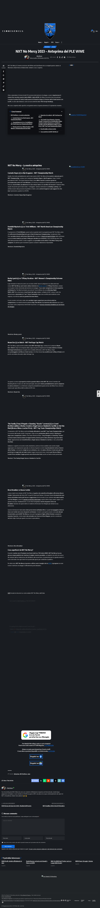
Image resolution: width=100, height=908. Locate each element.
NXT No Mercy (23, 774)
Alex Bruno (39, 56)
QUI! (9, 593)
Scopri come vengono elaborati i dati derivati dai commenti (45, 849)
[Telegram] (19, 31)
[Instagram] (11, 31)
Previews (47, 46)
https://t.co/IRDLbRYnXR (23, 629)
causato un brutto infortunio (32, 499)
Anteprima (16, 774)
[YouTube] (7, 31)
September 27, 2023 (25, 632)
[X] (5, 31)
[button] (94, 31)
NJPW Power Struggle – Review (84, 861)
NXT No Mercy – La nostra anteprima (20, 115)
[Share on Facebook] (57, 57)
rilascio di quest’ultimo (48, 236)
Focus (53, 46)
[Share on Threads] (55, 780)
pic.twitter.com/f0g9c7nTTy (38, 629)
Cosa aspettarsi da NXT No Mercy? (49, 131)
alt (24, 169)
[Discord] (17, 31)
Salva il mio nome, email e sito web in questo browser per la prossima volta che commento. (25, 842)
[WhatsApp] (20, 31)
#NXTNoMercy (21, 601)
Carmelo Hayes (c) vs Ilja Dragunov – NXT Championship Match (22, 118)
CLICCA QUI (51, 751)
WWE (50, 563)
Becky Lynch (42, 286)
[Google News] (9, 31)
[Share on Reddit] (3, 79)
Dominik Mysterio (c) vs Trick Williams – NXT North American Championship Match (22, 123)
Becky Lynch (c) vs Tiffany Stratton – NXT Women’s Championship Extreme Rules (22, 127)
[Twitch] (15, 31)
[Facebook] (3, 31)
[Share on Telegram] (3, 82)
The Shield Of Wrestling (7, 900)
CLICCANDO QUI (49, 745)
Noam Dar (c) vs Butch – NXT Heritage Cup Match (50, 116)
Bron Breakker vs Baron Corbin (48, 129)
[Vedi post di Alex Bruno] (26, 57)
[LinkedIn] (13, 31)
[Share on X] (60, 57)
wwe (29, 774)
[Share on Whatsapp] (3, 75)
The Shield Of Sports (26, 895)
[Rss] (22, 31)
